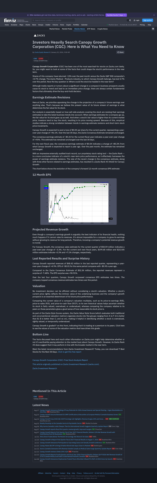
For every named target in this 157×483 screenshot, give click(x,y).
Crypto (68, 25)
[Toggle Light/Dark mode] (129, 20)
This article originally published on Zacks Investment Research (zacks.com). (66, 364)
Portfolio (76, 25)
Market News (54, 29)
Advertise (48, 473)
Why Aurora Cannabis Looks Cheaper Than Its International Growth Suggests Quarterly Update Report (74, 426)
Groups (40, 25)
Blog (68, 473)
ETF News (91, 29)
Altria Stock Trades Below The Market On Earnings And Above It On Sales (64, 437)
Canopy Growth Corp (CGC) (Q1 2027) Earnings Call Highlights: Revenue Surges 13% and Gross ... (72, 419)
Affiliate (40, 473)
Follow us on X (88, 473)
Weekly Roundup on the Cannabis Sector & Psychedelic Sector (61, 423)
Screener (14, 25)
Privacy (79, 473)
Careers (55, 473)
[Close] (154, 15)
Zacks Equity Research (42, 52)
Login (137, 20)
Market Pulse (67, 29)
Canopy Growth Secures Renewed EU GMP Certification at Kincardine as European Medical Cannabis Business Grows (79, 414)
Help (149, 25)
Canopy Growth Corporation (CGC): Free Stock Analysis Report (60, 360)
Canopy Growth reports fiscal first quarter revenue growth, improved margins (65, 429)
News (34, 25)
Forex (62, 25)
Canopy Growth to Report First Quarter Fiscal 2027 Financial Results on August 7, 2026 (69, 440)
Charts (28, 25)
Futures (55, 25)
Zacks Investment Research (45, 368)
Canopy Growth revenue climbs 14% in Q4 (54, 452)
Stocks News (79, 29)
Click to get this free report (69, 352)
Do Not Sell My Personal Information (107, 473)
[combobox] (53, 20)
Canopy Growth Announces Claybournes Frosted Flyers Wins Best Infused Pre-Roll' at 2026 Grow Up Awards (76, 459)
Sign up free (148, 20)
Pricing (142, 25)
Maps (21, 25)
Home (7, 25)
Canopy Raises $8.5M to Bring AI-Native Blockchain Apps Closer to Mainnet (65, 446)
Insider (48, 25)
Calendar (84, 25)
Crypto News (102, 29)
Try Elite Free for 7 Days (115, 15)
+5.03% (113, 419)
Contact (62, 473)
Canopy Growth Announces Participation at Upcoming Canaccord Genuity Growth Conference (71, 443)
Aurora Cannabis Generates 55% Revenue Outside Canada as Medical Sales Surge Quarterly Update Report (75, 449)
